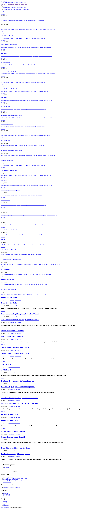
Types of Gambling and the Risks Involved (9, 44)
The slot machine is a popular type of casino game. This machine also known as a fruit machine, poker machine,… (25, 284)
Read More (3, 311)
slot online (5, 502)
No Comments (18, 300)
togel (4, 504)
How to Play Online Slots (5, 269)
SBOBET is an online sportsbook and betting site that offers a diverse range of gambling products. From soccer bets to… (26, 56)
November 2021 (6, 495)
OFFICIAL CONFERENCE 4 (16, 507)
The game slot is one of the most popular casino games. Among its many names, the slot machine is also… (23, 38)
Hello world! (18, 487)
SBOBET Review (4, 53)
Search (2, 469)
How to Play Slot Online (5, 18)
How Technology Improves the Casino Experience (10, 190)
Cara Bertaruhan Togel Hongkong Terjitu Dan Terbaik (11, 26)
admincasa (12, 300)
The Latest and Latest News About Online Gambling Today (13, 2)
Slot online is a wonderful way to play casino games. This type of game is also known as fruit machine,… (23, 20)
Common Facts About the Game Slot (7, 279)
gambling (5, 501)
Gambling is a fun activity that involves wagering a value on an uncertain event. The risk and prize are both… (24, 294)
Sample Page (6, 11)
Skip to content (4, 1)
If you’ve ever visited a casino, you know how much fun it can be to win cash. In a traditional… (21, 195)
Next (8, 467)
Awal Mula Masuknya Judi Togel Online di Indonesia (11, 259)
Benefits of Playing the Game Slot (7, 35)
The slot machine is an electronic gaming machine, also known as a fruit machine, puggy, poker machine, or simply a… (26, 274)
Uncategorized (6, 505)
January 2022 (6, 493)
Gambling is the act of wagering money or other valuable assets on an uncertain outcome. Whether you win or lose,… (26, 47)
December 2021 (6, 494)
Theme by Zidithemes (5, 507)
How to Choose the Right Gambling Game (9, 289)
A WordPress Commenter (8, 487)
